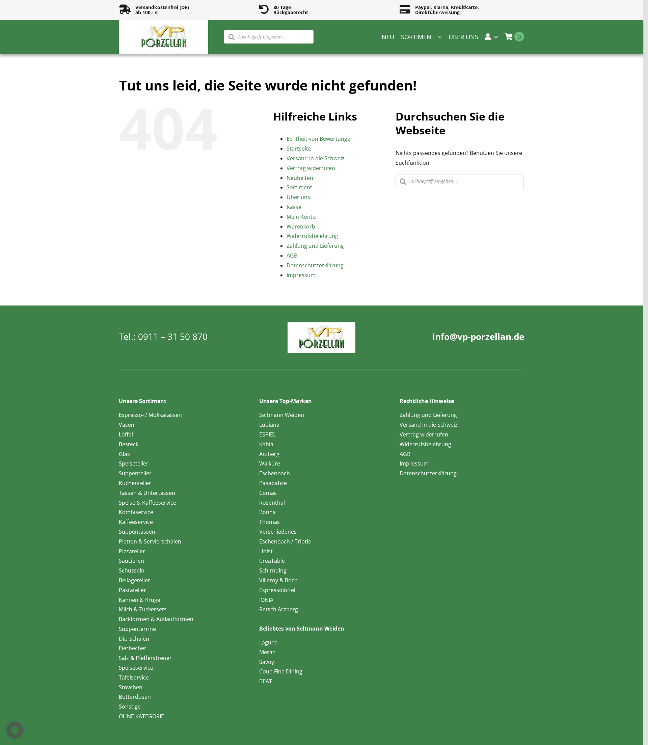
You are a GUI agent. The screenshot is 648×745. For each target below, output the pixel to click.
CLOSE (185, 8)
